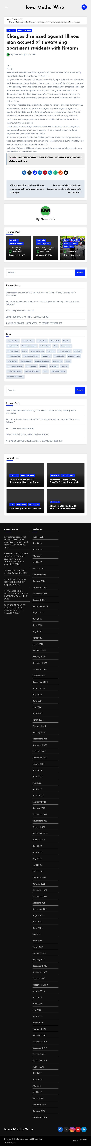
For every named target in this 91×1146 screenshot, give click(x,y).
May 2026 (37, 556)
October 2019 (39, 1054)
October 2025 (39, 600)
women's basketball (15, 376)
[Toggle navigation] (6, 7)
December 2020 (40, 966)
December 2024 (40, 663)
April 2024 (37, 713)
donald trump (12, 351)
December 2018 (40, 1117)
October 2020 (39, 978)
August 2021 (38, 915)
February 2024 (39, 726)
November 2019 (40, 1048)
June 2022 (38, 852)
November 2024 (40, 669)
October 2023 (39, 751)
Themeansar (9, 1142)
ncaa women (31, 366)
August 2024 (39, 688)
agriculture (42, 341)
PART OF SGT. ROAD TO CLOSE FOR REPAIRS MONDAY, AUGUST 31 (14, 608)
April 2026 (37, 562)
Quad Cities (34, 505)
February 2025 (39, 650)
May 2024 (37, 707)
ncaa (68, 361)
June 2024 (38, 701)
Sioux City (55, 502)
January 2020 (39, 1035)
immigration (59, 356)
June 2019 (37, 1079)
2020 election (12, 341)
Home (75, 1141)
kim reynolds (26, 361)
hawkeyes (46, 356)
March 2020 (38, 1023)
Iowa (66, 240)
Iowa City (11, 31)
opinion (43, 366)
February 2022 (39, 877)
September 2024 (40, 682)
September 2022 (40, 833)
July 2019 (37, 1073)
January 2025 (39, 657)
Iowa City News (24, 31)
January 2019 (39, 1111)
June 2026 (38, 549)
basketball (55, 341)
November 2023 (40, 745)
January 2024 (39, 732)
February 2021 (39, 953)
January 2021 (39, 960)
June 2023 (38, 777)
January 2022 (39, 884)
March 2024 (38, 720)
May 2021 (37, 934)
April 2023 (37, 789)
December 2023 (40, 739)
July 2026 (37, 543)
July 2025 (37, 619)
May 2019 (37, 1086)
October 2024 (39, 676)
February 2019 (39, 1105)
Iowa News (68, 247)
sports (64, 366)
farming (51, 351)
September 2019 (40, 1060)
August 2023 (39, 764)
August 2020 (39, 991)
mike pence (57, 361)
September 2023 (40, 758)
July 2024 (37, 695)
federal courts (64, 351)
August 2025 (39, 613)
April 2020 (37, 1016)
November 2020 (40, 972)
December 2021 (40, 890)
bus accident (12, 346)
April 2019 (37, 1092)
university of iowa (32, 371)
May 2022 (37, 859)
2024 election (28, 341)
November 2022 (40, 821)
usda (45, 371)
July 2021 (37, 922)
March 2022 (38, 871)
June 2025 (38, 625)
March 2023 (38, 795)
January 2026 (39, 581)
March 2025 (38, 644)
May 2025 (37, 631)
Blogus (36, 1139)
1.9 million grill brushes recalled (20, 311)
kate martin (12, 361)
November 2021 (40, 896)
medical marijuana (42, 361)
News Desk (18, 55)
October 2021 (39, 903)
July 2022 (37, 846)
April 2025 (37, 638)
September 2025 (40, 606)
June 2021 (37, 928)
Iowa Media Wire (44, 7)
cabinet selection (29, 346)
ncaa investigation (14, 366)
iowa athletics (74, 356)
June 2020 (38, 1004)
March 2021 (38, 947)
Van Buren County (58, 371)
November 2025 (40, 594)
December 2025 (40, 587)
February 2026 (39, 575)
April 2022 (37, 865)
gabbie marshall (13, 356)
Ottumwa (53, 366)
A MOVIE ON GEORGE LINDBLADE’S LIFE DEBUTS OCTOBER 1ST (34, 323)
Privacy (83, 1140)
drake (24, 351)
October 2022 (39, 827)
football (77, 351)
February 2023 (39, 802)
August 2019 (38, 1067)
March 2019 (38, 1098)
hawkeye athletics (31, 356)
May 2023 (37, 783)
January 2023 (39, 808)
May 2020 (37, 1010)
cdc (55, 346)
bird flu (66, 341)
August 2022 (39, 840)
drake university (37, 351)
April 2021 (37, 941)
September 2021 (40, 909)
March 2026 (38, 568)
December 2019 (40, 1042)
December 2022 (40, 814)
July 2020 (37, 997)
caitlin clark (45, 346)
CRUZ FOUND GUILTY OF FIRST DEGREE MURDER (27, 317)
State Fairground (14, 371)
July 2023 (37, 770)
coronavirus (66, 346)
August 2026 (39, 537)
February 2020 (39, 1029)
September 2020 (40, 985)
